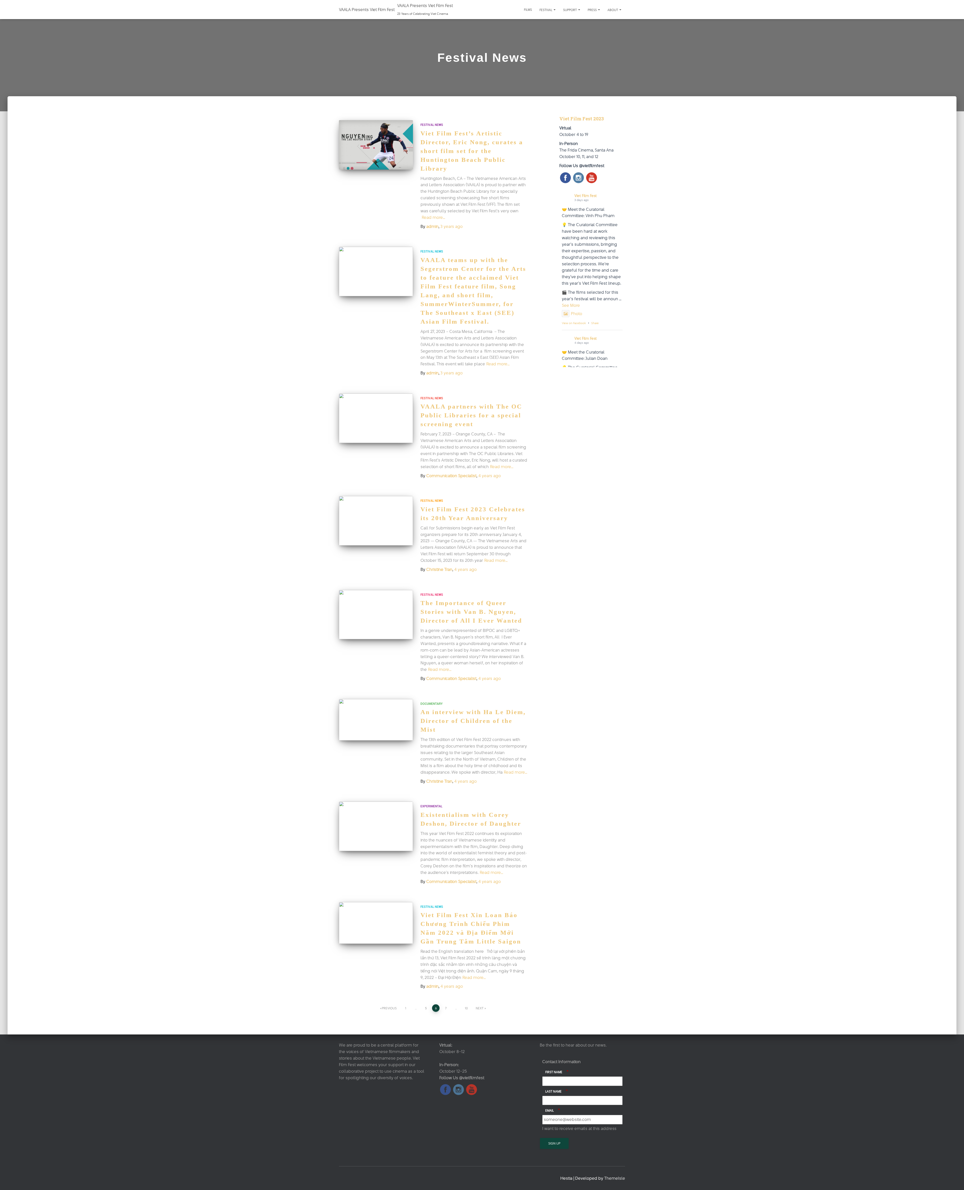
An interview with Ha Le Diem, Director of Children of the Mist (473, 721)
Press (592, 10)
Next (480, 1008)
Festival (546, 10)
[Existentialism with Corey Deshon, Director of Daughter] (376, 826)
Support (570, 10)
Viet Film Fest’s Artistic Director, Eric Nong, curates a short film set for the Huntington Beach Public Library (471, 151)
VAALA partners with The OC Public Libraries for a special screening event (471, 415)
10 (466, 1008)
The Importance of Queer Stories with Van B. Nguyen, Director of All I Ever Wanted (471, 612)
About (613, 10)
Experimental (431, 806)
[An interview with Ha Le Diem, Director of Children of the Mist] (376, 720)
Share (595, 323)
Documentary (431, 704)
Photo (576, 314)
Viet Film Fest (585, 195)
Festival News (431, 125)
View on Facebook (574, 323)
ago (451, 226)
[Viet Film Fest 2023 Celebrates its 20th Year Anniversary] (376, 521)
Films (528, 9)
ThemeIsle (614, 1178)
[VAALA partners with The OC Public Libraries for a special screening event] (376, 418)
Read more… (433, 217)
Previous (389, 1008)
